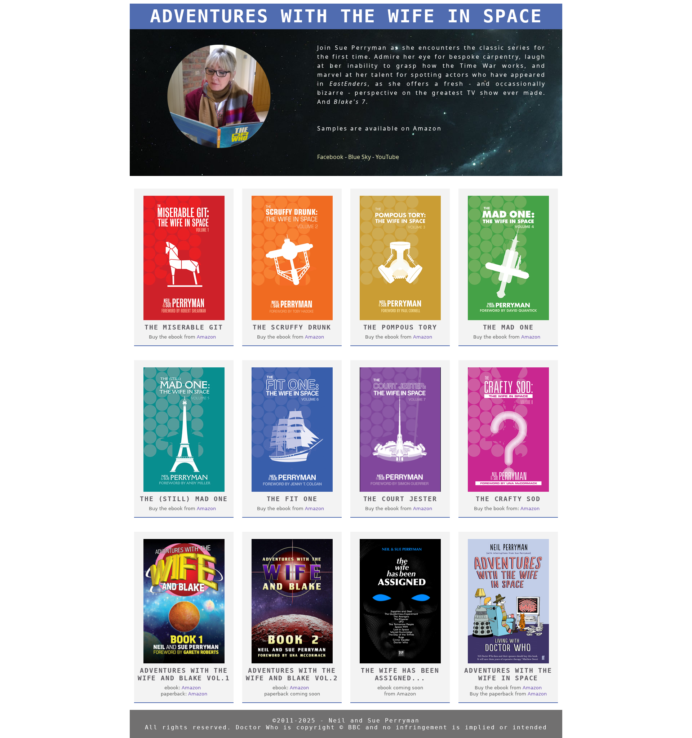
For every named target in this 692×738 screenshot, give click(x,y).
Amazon (206, 337)
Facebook (330, 157)
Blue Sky (359, 157)
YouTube (387, 157)
